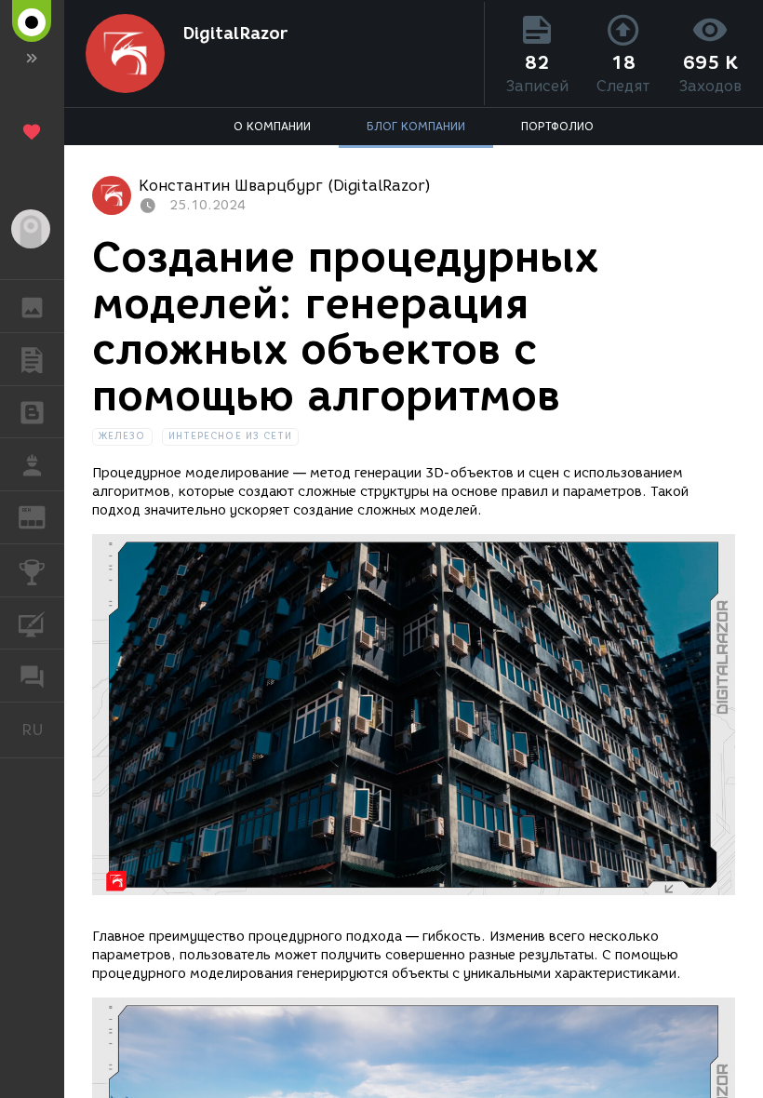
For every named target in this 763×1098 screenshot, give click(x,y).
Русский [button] (42, 729)
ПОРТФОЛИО (557, 126)
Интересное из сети (230, 436)
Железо (122, 436)
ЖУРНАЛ (43, 516)
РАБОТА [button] (32, 464)
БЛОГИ (32, 412)
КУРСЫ (32, 623)
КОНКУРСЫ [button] (32, 570)
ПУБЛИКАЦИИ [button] (32, 359)
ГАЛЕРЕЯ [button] (32, 306)
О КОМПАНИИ (272, 126)
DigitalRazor (235, 33)
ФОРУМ (32, 675)
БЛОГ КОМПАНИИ (416, 126)
